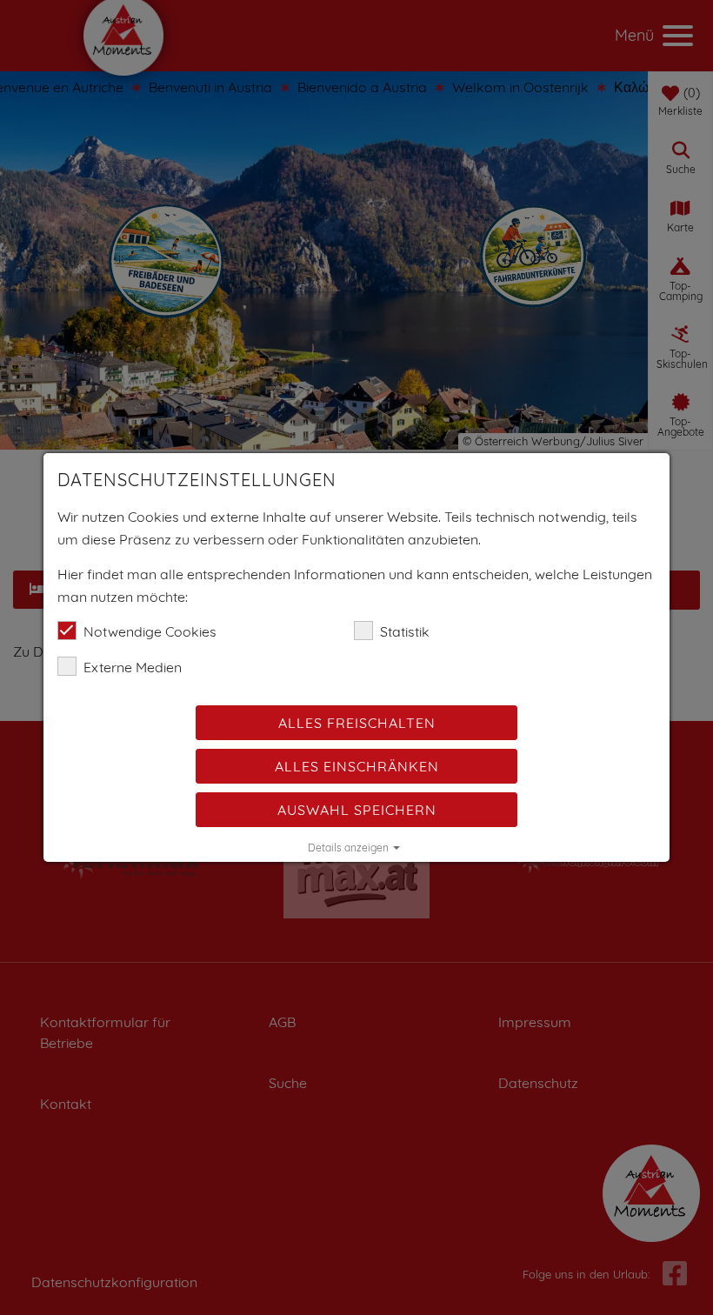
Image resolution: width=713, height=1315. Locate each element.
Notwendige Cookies (150, 631)
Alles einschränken (357, 766)
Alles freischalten (357, 722)
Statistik (405, 631)
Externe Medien (132, 667)
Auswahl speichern (356, 809)
